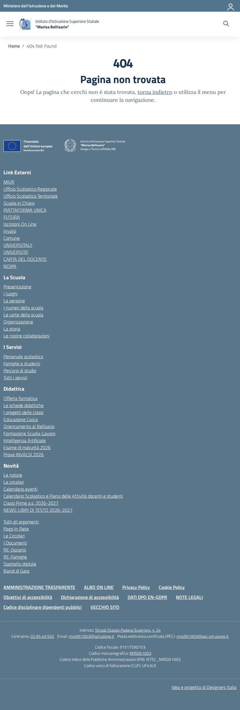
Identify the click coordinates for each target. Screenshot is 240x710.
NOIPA (10, 266)
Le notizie (13, 474)
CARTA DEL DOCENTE (25, 259)
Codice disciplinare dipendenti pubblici (43, 607)
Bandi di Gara (16, 570)
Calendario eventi (20, 488)
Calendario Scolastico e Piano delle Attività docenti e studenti (63, 495)
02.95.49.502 (42, 636)
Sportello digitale (20, 563)
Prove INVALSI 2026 (24, 454)
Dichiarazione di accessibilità (90, 597)
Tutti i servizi (15, 377)
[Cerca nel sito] (226, 24)
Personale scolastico (23, 356)
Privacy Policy (136, 587)
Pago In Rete (16, 528)
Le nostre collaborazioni (26, 335)
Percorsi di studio (20, 370)
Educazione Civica (21, 419)
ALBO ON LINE (99, 587)
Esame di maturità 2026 (27, 447)
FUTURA (12, 216)
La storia (12, 328)
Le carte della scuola (23, 314)
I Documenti (15, 542)
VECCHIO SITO (104, 607)
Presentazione (17, 286)
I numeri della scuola (23, 307)
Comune (12, 238)
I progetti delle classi (23, 412)
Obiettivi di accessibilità (28, 597)
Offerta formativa (20, 398)
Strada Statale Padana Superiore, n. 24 (128, 630)
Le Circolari (14, 535)
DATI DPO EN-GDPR (147, 597)
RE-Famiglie (15, 556)
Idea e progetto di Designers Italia (204, 687)
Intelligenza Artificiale (25, 440)
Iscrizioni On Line (20, 224)
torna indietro (155, 92)
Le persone (14, 300)
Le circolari (14, 481)
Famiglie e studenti (22, 363)
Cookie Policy (172, 587)
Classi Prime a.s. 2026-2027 (31, 502)
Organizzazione (18, 321)
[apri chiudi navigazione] (9, 24)
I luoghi (11, 293)
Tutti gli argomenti (21, 521)
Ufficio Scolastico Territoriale (31, 195)
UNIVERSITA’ (16, 252)
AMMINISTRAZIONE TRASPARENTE (39, 587)
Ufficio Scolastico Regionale (30, 188)
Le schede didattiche (24, 405)
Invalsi (10, 231)
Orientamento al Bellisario (29, 426)
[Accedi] (230, 6)
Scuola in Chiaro (19, 202)
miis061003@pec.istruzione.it (202, 636)
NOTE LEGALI (189, 597)
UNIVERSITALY (18, 245)
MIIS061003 (140, 653)
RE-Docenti (15, 549)
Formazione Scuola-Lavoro (29, 433)
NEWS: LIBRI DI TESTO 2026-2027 (38, 509)
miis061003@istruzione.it (91, 636)
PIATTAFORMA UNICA (25, 209)
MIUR (9, 181)
